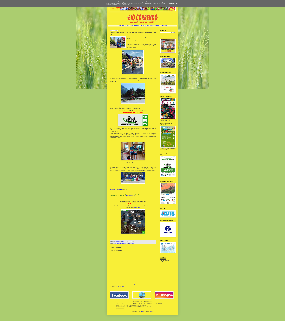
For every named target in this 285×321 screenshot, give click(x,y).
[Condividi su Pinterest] (133, 241)
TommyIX (142, 311)
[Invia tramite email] (127, 241)
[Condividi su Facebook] (131, 241)
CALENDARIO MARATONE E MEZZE (135, 25)
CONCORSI (164, 25)
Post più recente (113, 284)
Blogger (151, 311)
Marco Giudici (116, 243)
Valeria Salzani (131, 243)
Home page (132, 284)
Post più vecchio (152, 284)
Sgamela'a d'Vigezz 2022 (123, 243)
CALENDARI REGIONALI (153, 25)
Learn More (171, 3)
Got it (177, 3)
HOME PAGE (121, 25)
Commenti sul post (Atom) (119, 286)
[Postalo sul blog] (128, 241)
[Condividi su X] (130, 241)
